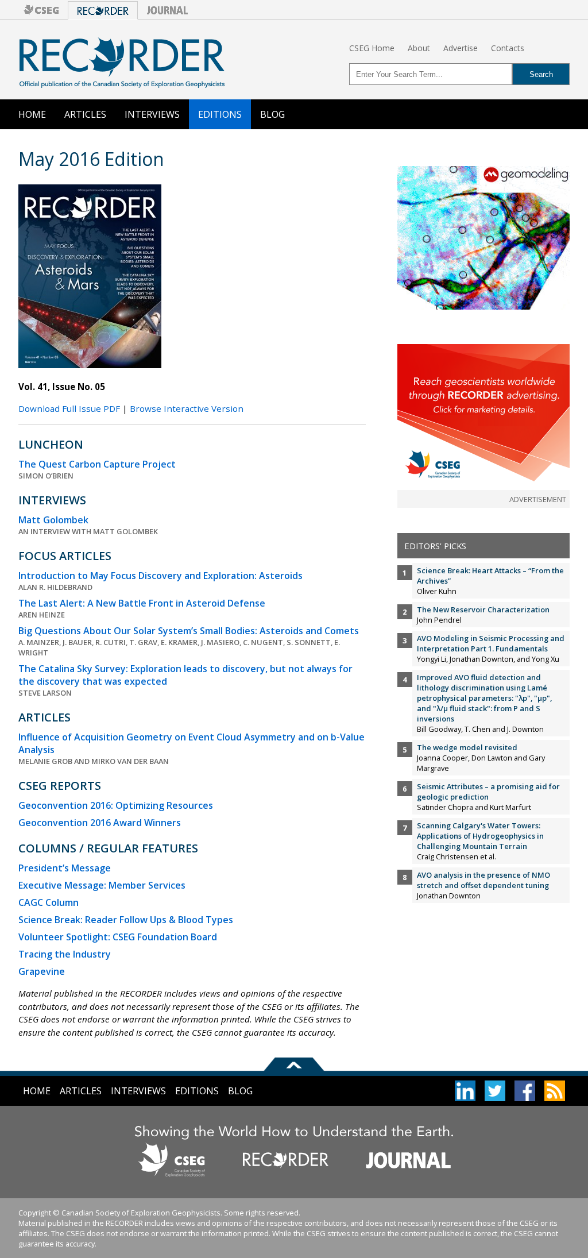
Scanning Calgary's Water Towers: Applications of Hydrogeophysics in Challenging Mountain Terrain (480, 835)
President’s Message (64, 868)
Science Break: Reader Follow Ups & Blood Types (125, 919)
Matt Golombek (53, 520)
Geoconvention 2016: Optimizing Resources (115, 805)
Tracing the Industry (64, 954)
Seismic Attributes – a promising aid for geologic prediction (488, 791)
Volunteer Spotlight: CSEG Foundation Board (117, 937)
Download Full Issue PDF (69, 408)
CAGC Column (48, 902)
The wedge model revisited (467, 747)
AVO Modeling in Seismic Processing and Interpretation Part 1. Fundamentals (490, 643)
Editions (220, 114)
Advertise (460, 48)
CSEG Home (371, 48)
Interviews (152, 114)
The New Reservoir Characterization (483, 609)
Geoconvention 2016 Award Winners (99, 822)
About (419, 48)
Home (32, 114)
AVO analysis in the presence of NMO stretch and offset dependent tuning (483, 880)
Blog (272, 114)
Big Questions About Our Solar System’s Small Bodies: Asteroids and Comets (188, 630)
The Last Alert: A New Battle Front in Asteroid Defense (141, 603)
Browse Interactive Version (186, 408)
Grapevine (41, 971)
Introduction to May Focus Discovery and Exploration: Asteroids (160, 575)
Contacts (507, 48)
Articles (85, 114)
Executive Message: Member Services (101, 885)
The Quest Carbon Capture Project (97, 464)
